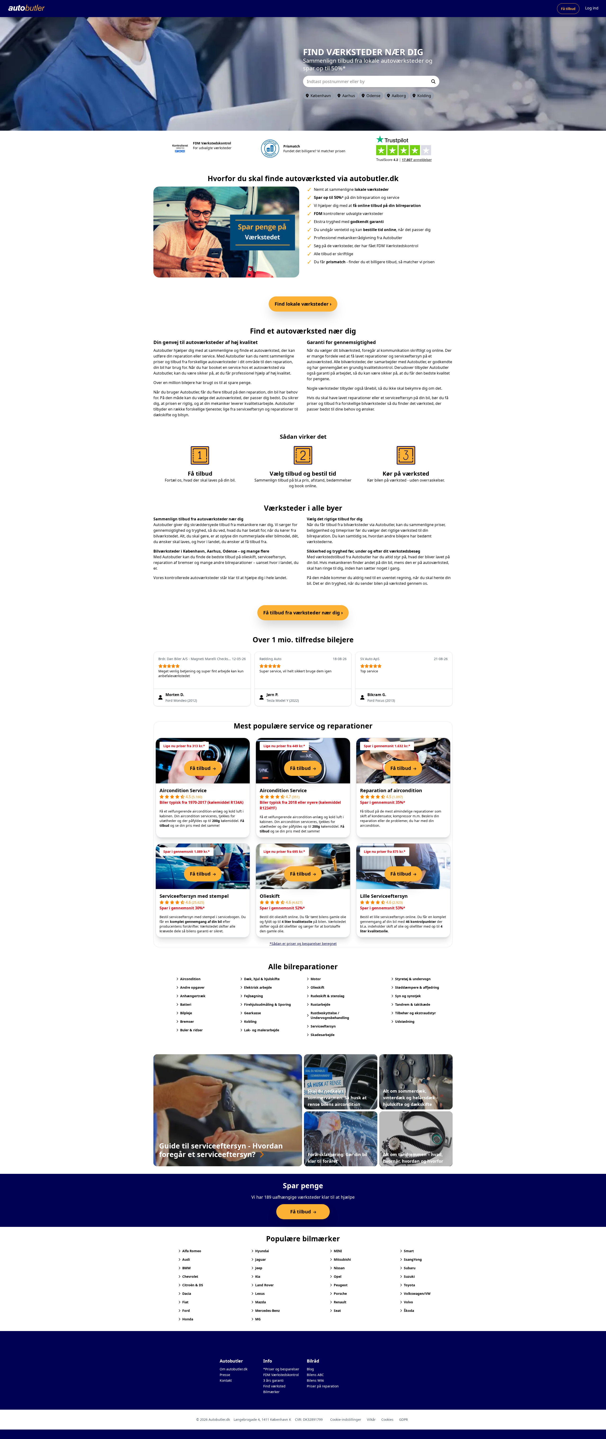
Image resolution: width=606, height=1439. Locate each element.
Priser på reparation (323, 1386)
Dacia (186, 1293)
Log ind (591, 8)
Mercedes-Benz (267, 1310)
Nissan (339, 1268)
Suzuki (409, 1276)
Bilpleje (186, 1013)
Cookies (387, 1419)
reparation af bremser (173, 562)
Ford (186, 1310)
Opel (337, 1276)
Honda (187, 1319)
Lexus (260, 1293)
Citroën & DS (192, 1285)
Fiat (185, 1302)
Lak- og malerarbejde (261, 1030)
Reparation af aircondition (391, 790)
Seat (337, 1310)
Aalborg (399, 95)
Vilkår (371, 1419)
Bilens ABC (315, 1374)
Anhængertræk (192, 996)
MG (258, 1319)
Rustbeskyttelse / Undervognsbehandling (330, 1015)
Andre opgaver (192, 987)
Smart (409, 1251)
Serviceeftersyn (323, 1026)
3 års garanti (273, 1380)
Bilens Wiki (315, 1380)
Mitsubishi (342, 1259)
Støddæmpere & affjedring (417, 987)
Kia (257, 1276)
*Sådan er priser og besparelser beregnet (303, 943)
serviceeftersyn (271, 556)
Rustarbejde (320, 1004)
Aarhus (348, 95)
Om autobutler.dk (233, 1369)
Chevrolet (190, 1276)
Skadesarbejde (322, 1034)
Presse (225, 1374)
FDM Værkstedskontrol (281, 1374)
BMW (186, 1268)
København (321, 95)
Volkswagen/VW (417, 1293)
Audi (186, 1259)
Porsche (340, 1293)
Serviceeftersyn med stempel (194, 896)
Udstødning (404, 1021)
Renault (340, 1302)
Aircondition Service (183, 790)
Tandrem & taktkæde (412, 1004)
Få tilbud (568, 8)
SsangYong (413, 1259)
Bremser (187, 1021)
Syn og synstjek (408, 996)
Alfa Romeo (191, 1251)
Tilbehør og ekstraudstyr (415, 1013)
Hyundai (262, 1251)
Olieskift (270, 896)
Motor (316, 979)
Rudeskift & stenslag (327, 996)
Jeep (258, 1268)
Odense (373, 95)
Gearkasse (252, 1013)
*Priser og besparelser (281, 1369)
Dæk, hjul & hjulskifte (262, 979)
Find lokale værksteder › (303, 304)
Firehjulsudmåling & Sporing (267, 1004)
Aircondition (190, 979)
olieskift (249, 556)
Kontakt (226, 1380)
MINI (338, 1251)
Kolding (424, 95)
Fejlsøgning (253, 996)
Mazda (260, 1302)
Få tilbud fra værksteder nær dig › (303, 612)
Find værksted (274, 1386)
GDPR (403, 1419)
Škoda (409, 1310)
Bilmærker (271, 1392)
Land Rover (264, 1285)
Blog (310, 1369)
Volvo (408, 1302)
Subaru (409, 1268)
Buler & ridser (191, 1030)
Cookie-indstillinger (345, 1419)
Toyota (409, 1285)
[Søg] (433, 81)
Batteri (185, 1004)
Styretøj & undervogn (413, 979)
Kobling (250, 1021)
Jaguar (260, 1259)
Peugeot (341, 1285)
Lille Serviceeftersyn (384, 896)
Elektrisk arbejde (258, 987)
